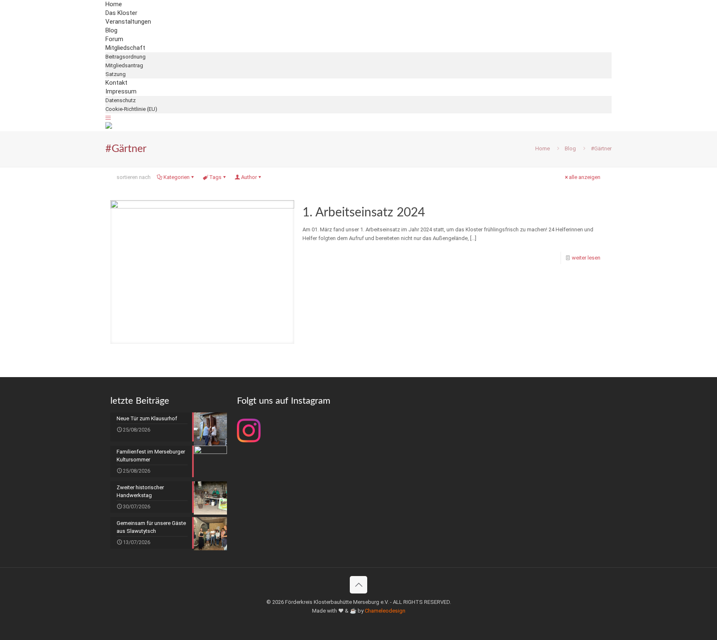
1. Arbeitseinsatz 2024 (363, 212)
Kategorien (176, 177)
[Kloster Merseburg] (108, 127)
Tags (215, 177)
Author (249, 177)
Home (542, 148)
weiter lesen (586, 258)
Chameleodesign (385, 611)
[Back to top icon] (358, 584)
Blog (570, 148)
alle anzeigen (584, 177)
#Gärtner (601, 148)
